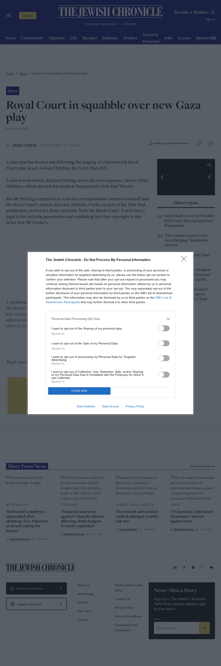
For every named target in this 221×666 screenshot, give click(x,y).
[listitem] (110, 319)
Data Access (110, 406)
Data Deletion (86, 406)
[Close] (185, 260)
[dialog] (110, 333)
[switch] (164, 328)
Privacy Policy (135, 406)
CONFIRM (79, 390)
